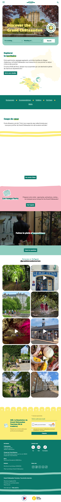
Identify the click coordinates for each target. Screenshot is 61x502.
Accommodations (25, 100)
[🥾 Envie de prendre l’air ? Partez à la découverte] (16, 278)
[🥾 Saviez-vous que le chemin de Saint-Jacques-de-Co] (16, 304)
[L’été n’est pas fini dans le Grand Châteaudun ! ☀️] (16, 358)
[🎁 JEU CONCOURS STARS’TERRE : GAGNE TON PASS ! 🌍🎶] (45, 385)
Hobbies (38, 100)
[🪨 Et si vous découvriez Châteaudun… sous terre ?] (16, 331)
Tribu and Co (15, 487)
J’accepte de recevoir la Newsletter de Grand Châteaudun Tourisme (44, 429)
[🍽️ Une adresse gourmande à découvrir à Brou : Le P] (45, 278)
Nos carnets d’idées (30, 177)
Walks (31, 104)
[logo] (31, 2)
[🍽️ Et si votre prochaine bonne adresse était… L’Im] (45, 358)
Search (49, 41)
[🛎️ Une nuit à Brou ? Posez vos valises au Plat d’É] (45, 331)
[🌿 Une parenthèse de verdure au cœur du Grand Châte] (45, 304)
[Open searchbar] (58, 2)
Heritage (49, 100)
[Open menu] (3, 2)
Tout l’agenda (30, 205)
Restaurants (10, 100)
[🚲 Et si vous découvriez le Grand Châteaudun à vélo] (16, 385)
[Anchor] (51, 28)
